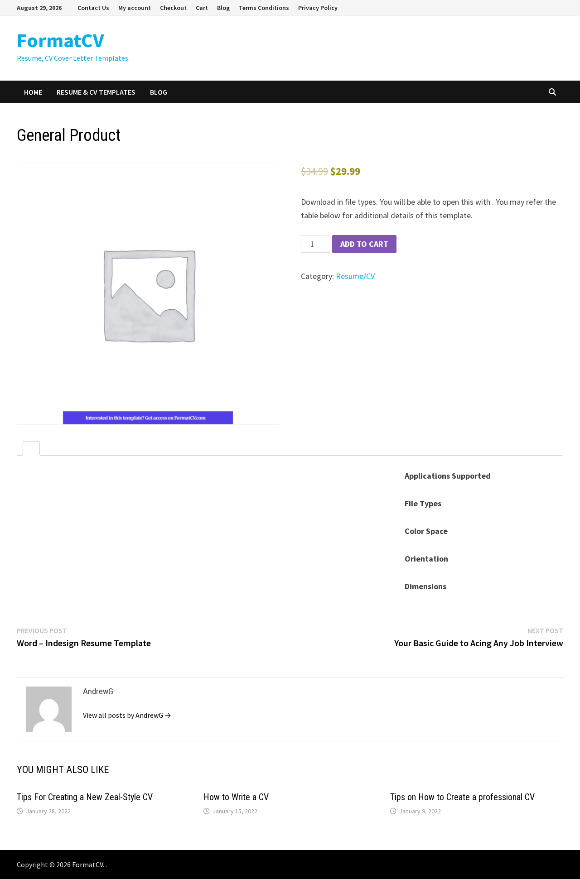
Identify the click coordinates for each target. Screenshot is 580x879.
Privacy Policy (318, 8)
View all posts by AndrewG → (127, 715)
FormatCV (60, 40)
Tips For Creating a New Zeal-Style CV (85, 797)
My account (134, 8)
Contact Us (93, 8)
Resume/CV (355, 276)
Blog (223, 8)
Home (33, 91)
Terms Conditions (264, 8)
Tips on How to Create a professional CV (462, 797)
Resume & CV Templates (96, 91)
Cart (202, 8)
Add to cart (364, 244)
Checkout (173, 8)
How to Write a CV (236, 797)
